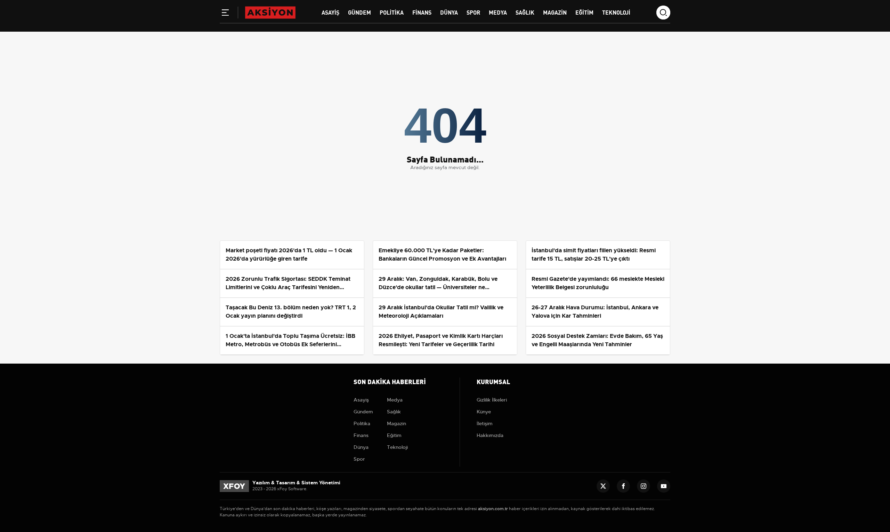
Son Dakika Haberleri (390, 381)
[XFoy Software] (234, 485)
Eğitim (584, 12)
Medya (498, 12)
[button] (225, 14)
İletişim (485, 423)
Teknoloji (616, 12)
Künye (484, 411)
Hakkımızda (490, 435)
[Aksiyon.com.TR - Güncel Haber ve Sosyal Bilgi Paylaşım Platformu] (270, 12)
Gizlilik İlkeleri (492, 400)
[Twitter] (603, 486)
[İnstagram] (643, 486)
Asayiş (330, 12)
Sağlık (525, 12)
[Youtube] (663, 486)
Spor (473, 12)
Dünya (449, 12)
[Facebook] (623, 486)
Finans (421, 12)
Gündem (359, 12)
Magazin (555, 12)
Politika (392, 12)
